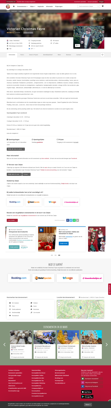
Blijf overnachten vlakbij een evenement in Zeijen (37, 232)
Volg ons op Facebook (91, 386)
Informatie (49, 6)
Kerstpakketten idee (38, 378)
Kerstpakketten (36, 385)
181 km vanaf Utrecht (37, 46)
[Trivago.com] (68, 278)
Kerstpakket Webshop (38, 383)
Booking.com (32, 229)
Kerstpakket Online (37, 375)
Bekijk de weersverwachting (49, 170)
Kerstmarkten (36, 391)
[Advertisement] (93, 84)
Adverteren (11, 385)
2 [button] (56, 255)
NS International (60, 373)
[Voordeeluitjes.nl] (71, 202)
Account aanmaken (93, 1)
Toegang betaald (36, 40)
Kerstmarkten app (13, 391)
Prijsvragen (58, 6)
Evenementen (22, 6)
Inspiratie (41, 6)
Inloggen (101, 1)
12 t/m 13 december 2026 (66, 349)
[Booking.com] (15, 202)
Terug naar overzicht (97, 18)
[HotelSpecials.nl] (34, 202)
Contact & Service (13, 370)
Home (8, 6)
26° (33, 48)
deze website (45, 158)
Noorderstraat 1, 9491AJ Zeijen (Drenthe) (92, 297)
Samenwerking (36, 370)
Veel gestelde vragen (14, 375)
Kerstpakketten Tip (37, 380)
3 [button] (59, 255)
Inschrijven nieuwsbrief (91, 378)
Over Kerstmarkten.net (15, 383)
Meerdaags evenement (15, 46)
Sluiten (87, 404)
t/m (15, 43)
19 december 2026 (18, 349)
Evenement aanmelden (80, 1)
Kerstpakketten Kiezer (38, 373)
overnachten (37, 236)
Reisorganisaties (60, 370)
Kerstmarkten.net (11, 1)
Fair (10, 48)
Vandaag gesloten (36, 43)
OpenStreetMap (96, 318)
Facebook (74, 158)
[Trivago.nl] (52, 202)
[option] (31, 239)
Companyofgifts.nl (37, 388)
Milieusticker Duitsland (62, 375)
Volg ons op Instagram (91, 382)
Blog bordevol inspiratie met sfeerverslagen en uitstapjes (87, 232)
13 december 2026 (89, 349)
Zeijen (11, 40)
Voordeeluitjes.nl (60, 383)
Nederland (16, 40)
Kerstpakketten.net (38, 396)
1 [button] (52, 255)
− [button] (58, 304)
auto (46, 167)
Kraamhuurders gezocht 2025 (17, 388)
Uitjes (32, 6)
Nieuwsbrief (12, 380)
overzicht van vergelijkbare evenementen (24, 215)
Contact (10, 378)
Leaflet (89, 318)
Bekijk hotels (64, 183)
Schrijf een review (28, 32)
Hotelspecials (59, 380)
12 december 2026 (43, 349)
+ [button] (58, 302)
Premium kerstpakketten (39, 393)
